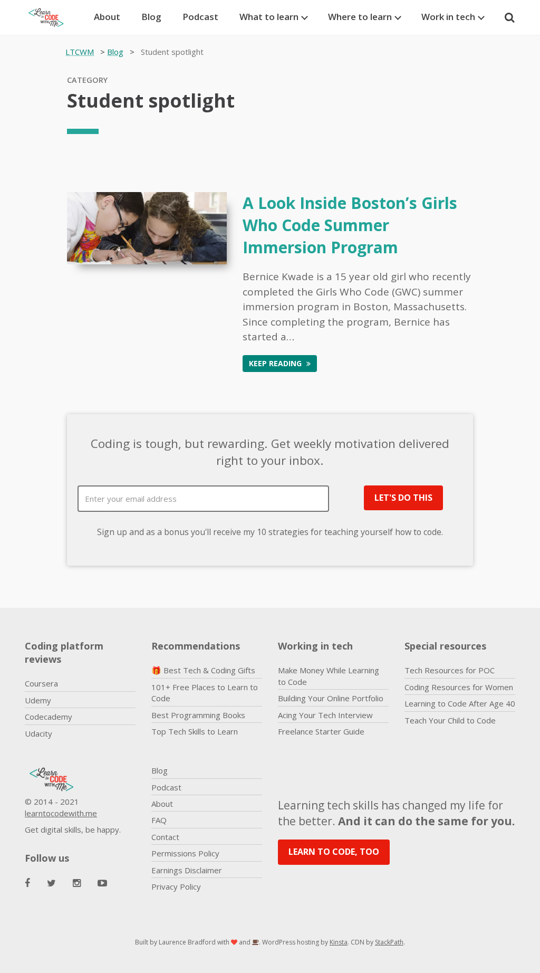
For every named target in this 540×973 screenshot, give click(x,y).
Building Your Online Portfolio (330, 698)
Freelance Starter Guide (321, 731)
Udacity (38, 733)
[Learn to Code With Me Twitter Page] (51, 883)
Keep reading (276, 363)
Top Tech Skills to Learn (194, 731)
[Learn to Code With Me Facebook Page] (27, 883)
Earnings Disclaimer (186, 870)
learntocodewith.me (61, 813)
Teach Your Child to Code (450, 720)
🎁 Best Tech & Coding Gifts (203, 670)
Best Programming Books (198, 715)
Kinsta (339, 942)
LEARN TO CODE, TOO (333, 851)
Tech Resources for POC (449, 670)
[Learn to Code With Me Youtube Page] (102, 883)
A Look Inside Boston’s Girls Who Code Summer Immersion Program (350, 225)
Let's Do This (403, 497)
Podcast (200, 17)
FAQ (159, 820)
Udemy (38, 700)
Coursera (41, 683)
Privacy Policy (176, 886)
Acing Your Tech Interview (325, 715)
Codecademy (48, 716)
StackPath (389, 942)
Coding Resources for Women (458, 687)
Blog (151, 17)
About (107, 17)
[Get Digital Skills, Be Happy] (51, 17)
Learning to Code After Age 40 (459, 703)
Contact (165, 837)
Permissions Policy (185, 853)
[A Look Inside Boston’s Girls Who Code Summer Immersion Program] (147, 227)
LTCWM (79, 51)
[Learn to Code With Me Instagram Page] (77, 883)
